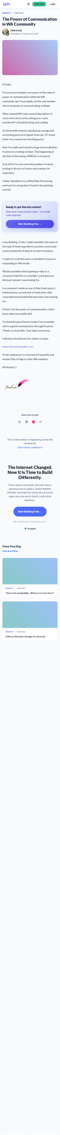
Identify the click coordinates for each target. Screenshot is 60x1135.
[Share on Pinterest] (33, 422)
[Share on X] (19, 422)
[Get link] (40, 422)
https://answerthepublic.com (17, 346)
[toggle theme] (28, 4)
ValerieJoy (16, 30)
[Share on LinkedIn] (26, 422)
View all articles (11, 551)
